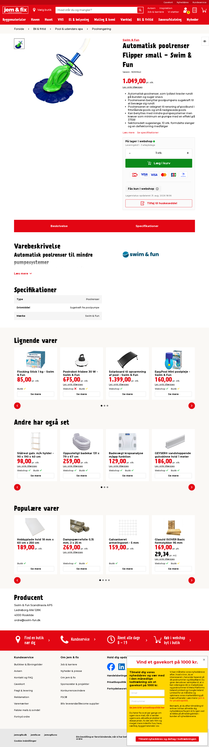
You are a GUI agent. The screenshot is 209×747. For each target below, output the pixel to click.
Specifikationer (147, 226)
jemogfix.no (50, 735)
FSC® (64, 697)
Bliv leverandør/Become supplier (80, 703)
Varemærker (21, 703)
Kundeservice (199, 2)
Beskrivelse (59, 226)
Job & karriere (155, 11)
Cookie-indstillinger (25, 741)
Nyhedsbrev (183, 2)
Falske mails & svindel (27, 710)
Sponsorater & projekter (75, 684)
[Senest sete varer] (205, 41)
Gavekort (168, 2)
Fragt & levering (23, 690)
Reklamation (21, 697)
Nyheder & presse (71, 671)
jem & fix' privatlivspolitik (187, 699)
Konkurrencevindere (73, 690)
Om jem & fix (68, 677)
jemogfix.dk (20, 735)
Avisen (151, 8)
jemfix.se (35, 735)
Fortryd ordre (22, 716)
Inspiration (165, 8)
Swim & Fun (131, 40)
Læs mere (129, 132)
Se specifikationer (148, 132)
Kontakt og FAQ (23, 677)
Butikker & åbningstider (28, 664)
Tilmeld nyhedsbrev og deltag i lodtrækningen (167, 739)
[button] (101, 406)
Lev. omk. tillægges (132, 87)
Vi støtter (173, 11)
